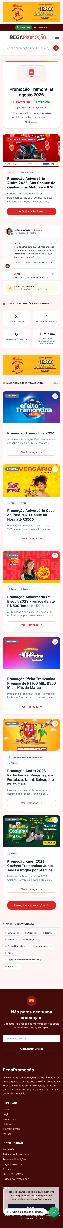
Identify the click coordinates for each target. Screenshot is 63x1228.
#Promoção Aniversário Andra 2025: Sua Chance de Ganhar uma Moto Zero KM (36, 263)
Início (6, 1109)
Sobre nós (8, 1149)
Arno (25, 502)
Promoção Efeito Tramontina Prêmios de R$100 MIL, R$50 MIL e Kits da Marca (31, 683)
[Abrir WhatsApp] (54, 1212)
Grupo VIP (25, 27)
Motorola (14, 966)
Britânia (13, 933)
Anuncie (7, 1169)
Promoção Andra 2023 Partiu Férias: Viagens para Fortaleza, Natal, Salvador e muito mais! (30, 777)
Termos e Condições (14, 1159)
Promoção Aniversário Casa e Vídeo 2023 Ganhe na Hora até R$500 (31, 515)
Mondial (31, 939)
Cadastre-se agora (23, 257)
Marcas (7, 1133)
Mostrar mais (31, 122)
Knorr (13, 853)
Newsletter (42, 27)
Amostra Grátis (11, 1128)
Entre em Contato (13, 1173)
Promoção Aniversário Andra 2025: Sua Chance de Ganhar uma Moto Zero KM (31, 182)
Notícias (7, 1124)
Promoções (9, 1119)
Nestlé (50, 933)
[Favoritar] (55, 396)
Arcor (13, 502)
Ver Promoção (29, 452)
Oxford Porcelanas (19, 946)
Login (6, 1114)
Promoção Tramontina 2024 (31, 433)
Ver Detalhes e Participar (30, 211)
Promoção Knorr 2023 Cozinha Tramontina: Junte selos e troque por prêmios (30, 865)
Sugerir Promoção (13, 1164)
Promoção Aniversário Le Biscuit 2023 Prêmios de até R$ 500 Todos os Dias (31, 601)
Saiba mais (44, 1199)
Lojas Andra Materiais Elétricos (26, 757)
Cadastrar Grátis (31, 1048)
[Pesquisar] (56, 48)
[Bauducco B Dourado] (31, 12)
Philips (14, 763)
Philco (12, 939)
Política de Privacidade (16, 1154)
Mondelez (45, 946)
